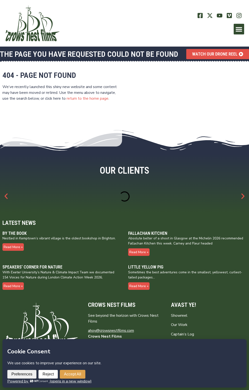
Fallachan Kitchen (147, 233)
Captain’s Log (182, 334)
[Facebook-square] (200, 15)
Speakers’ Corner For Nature (32, 266)
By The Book (14, 233)
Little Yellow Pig (145, 266)
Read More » (13, 247)
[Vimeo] (229, 15)
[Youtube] (219, 15)
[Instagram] (238, 15)
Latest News (19, 222)
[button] (239, 29)
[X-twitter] (209, 15)
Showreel (179, 315)
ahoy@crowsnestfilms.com (111, 330)
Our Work (179, 324)
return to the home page (87, 98)
